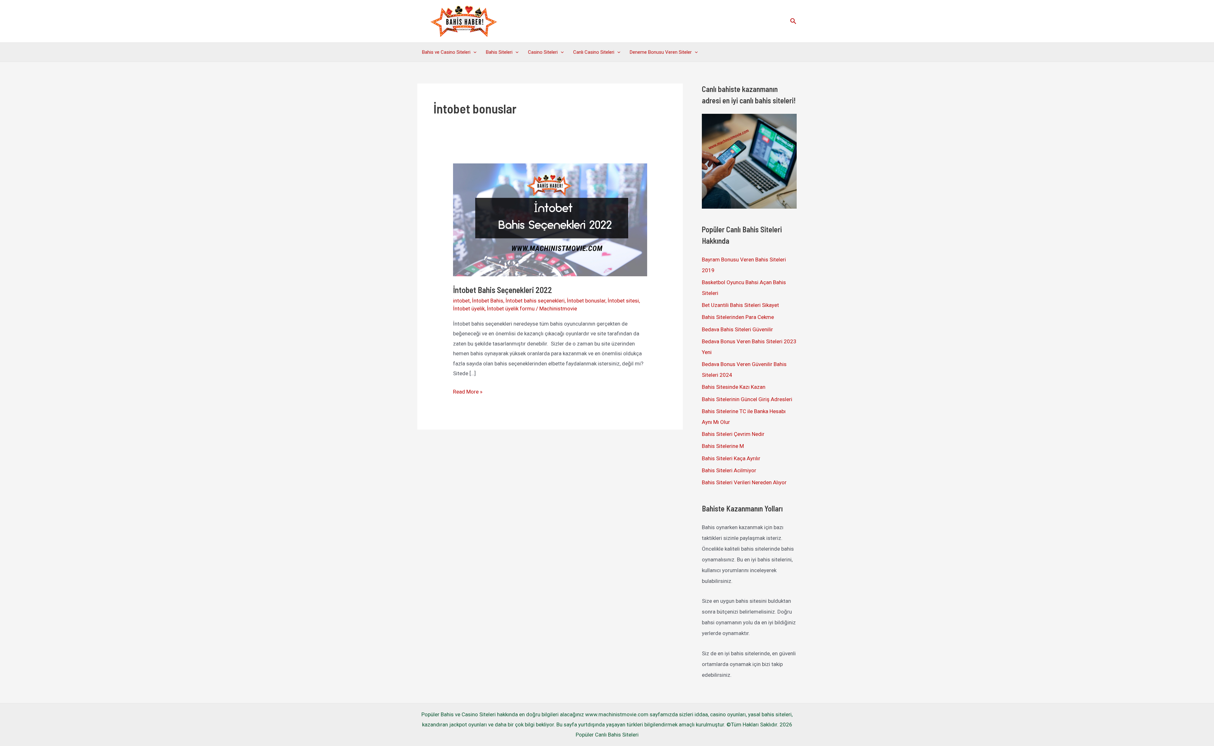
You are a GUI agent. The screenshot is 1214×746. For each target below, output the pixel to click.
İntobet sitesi (623, 300)
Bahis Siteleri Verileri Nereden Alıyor (744, 482)
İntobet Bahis (487, 300)
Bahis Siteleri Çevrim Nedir (733, 434)
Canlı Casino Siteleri (593, 52)
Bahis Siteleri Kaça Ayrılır (731, 458)
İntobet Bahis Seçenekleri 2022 (502, 290)
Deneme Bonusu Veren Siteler (661, 52)
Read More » (467, 392)
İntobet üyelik (469, 308)
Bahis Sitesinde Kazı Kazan (733, 387)
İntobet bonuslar (586, 300)
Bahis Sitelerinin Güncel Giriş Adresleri (747, 399)
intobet (461, 300)
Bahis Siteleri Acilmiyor (729, 470)
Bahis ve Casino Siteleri (446, 52)
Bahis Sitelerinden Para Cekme (738, 317)
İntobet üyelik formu (511, 308)
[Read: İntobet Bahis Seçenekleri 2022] (550, 219)
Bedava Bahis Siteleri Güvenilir (737, 329)
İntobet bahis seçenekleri (535, 300)
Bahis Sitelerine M (723, 446)
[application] (473, 52)
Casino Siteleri (543, 52)
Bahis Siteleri (499, 52)
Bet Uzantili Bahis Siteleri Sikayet (740, 305)
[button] (793, 21)
